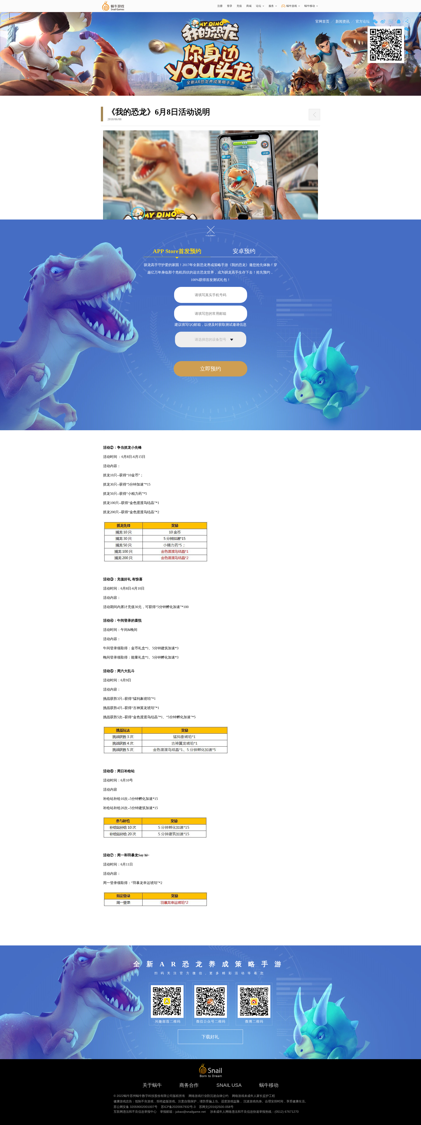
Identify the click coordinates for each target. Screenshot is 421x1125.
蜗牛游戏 (113, 6)
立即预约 (210, 369)
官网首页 (322, 21)
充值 (239, 5)
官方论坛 (363, 21)
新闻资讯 (342, 21)
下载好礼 (210, 1036)
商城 (249, 5)
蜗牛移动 (309, 5)
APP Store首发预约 (177, 251)
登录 (229, 5)
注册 (220, 5)
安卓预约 (244, 251)
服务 (271, 5)
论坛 (258, 5)
